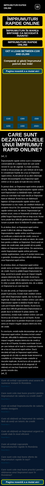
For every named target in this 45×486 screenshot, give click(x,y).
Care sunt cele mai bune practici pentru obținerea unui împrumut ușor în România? (22, 472)
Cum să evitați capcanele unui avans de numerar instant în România (22, 381)
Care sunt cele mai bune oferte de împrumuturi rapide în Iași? (19, 458)
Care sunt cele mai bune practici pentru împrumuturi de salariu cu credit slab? (22, 394)
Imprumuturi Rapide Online (22, 43)
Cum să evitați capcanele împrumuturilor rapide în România (19, 445)
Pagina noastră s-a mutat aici (22, 71)
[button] (37, 6)
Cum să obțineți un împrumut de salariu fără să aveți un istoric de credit (22, 420)
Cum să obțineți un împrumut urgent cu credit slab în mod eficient (22, 432)
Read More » (5, 386)
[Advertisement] (22, 95)
